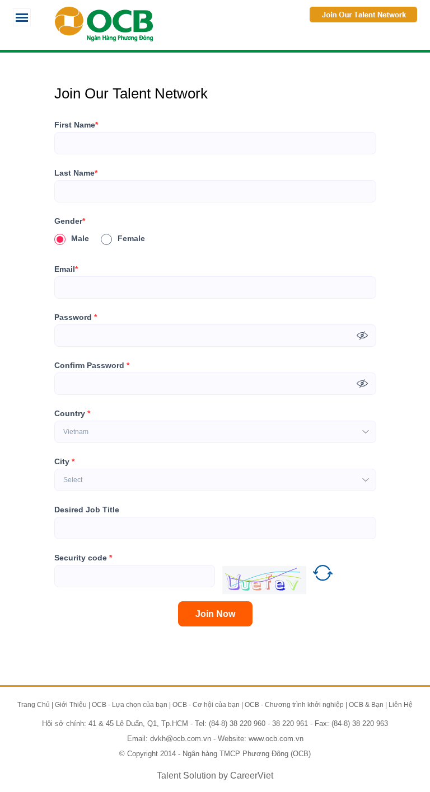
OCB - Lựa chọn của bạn (129, 705)
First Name (76, 124)
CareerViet (251, 775)
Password (75, 317)
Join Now (215, 614)
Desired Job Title (86, 509)
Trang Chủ (33, 705)
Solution (200, 775)
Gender (69, 220)
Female (131, 238)
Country (72, 413)
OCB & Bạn (366, 705)
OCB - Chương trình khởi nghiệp (294, 705)
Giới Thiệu (71, 705)
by (224, 775)
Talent (170, 775)
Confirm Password (91, 365)
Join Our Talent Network (363, 14)
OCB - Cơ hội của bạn (206, 705)
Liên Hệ (401, 705)
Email (66, 269)
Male (80, 238)
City (64, 461)
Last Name (75, 172)
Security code (83, 557)
